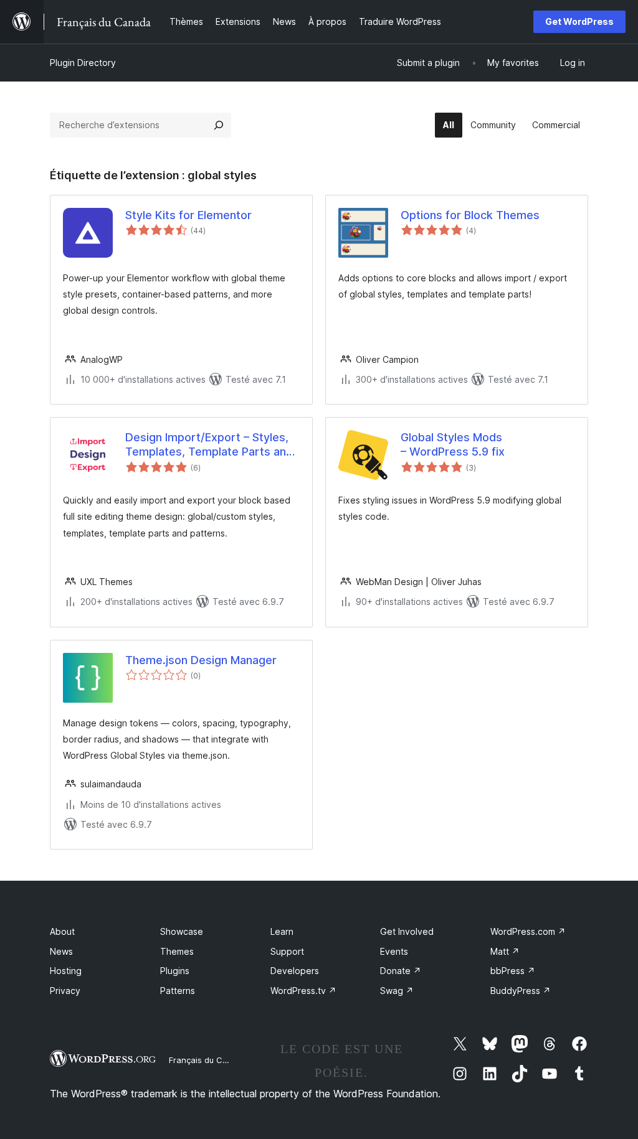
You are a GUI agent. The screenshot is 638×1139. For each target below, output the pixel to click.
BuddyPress (520, 990)
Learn (281, 931)
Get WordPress (579, 21)
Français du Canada (208, 1060)
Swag (397, 990)
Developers (294, 970)
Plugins (174, 970)
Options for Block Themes (470, 215)
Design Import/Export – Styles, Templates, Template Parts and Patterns (209, 445)
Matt (505, 951)
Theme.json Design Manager (201, 660)
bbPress (512, 970)
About (62, 931)
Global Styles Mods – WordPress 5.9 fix (453, 444)
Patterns (177, 990)
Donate (400, 970)
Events (394, 951)
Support (287, 951)
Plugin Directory (83, 62)
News (61, 951)
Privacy (65, 990)
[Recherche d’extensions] (218, 125)
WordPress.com (528, 931)
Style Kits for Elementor (188, 215)
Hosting (66, 970)
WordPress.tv (303, 990)
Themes (177, 951)
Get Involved (407, 931)
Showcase (181, 931)
